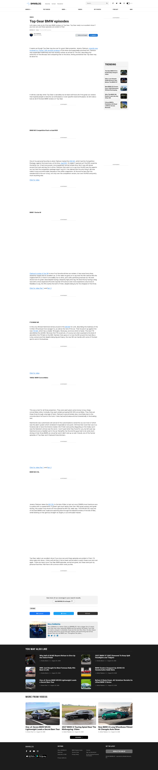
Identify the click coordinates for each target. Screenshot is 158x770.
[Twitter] (117, 3)
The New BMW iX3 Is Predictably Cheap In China (111, 72)
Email (88, 613)
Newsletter (60, 3)
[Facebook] (113, 3)
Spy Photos (97, 9)
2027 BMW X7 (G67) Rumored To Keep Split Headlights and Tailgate (112, 657)
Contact (54, 3)
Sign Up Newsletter (91, 752)
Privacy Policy (75, 754)
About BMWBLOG (62, 750)
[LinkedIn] (57, 636)
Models (28, 9)
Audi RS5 (64, 163)
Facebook (40, 613)
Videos (80, 9)
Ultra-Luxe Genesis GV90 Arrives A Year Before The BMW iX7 (111, 80)
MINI (131, 9)
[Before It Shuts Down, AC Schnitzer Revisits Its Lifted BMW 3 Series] (86, 680)
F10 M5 (35, 331)
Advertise (47, 3)
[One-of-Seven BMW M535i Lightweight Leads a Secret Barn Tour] (30, 680)
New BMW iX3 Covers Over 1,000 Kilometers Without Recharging (111, 88)
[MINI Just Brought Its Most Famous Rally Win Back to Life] (30, 668)
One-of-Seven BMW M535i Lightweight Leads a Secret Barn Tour (43, 728)
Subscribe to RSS (62, 754)
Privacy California (62, 758)
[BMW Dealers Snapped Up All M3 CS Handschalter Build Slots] (86, 668)
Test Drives (46, 9)
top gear (32, 608)
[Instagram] (124, 3)
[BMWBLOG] (39, 746)
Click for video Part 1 (37, 288)
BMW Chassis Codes (77, 750)
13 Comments (93, 35)
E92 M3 (72, 161)
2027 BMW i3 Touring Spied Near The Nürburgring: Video (79, 728)
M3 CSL (51, 504)
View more (78, 737)
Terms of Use (75, 752)
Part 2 (49, 288)
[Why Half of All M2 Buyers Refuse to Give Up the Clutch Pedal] (30, 655)
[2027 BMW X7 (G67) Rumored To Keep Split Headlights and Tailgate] (86, 655)
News (63, 9)
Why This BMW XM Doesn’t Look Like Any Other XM (111, 96)
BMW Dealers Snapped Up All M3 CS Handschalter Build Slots (110, 669)
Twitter (64, 613)
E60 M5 (67, 327)
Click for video (35, 180)
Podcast (115, 9)
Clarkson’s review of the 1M (39, 273)
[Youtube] (120, 3)
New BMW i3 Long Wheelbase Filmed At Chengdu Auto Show (115, 728)
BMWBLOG (32, 30)
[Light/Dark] (128, 3)
